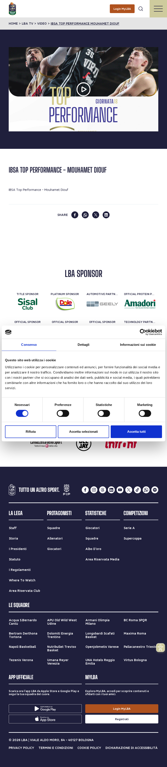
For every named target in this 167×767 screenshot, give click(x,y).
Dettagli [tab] (84, 344)
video (42, 23)
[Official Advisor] (121, 443)
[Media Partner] (46, 443)
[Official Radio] (83, 443)
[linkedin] (106, 214)
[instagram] (93, 489)
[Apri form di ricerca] (140, 8)
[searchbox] (83, 5)
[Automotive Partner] (102, 304)
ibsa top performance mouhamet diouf (85, 23)
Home (13, 23)
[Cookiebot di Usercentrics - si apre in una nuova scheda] (143, 332)
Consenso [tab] (29, 344)
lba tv (27, 23)
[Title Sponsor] (27, 304)
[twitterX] (128, 489)
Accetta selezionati (83, 431)
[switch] (63, 413)
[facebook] (74, 214)
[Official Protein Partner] (139, 304)
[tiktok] (137, 489)
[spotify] (154, 489)
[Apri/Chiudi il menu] (158, 8)
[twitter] (95, 214)
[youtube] (120, 489)
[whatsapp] (85, 214)
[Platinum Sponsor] (65, 304)
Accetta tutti (136, 431)
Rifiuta (31, 431)
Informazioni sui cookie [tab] (138, 344)
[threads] (102, 489)
